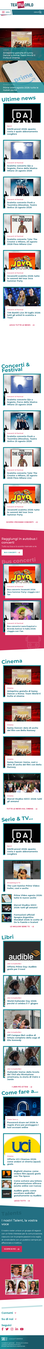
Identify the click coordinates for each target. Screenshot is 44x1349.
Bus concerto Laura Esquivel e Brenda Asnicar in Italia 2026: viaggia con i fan (22, 628)
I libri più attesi (20, 1087)
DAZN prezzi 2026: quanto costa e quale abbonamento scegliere (22, 131)
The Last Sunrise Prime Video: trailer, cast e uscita (23, 887)
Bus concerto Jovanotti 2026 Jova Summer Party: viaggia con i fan (23, 592)
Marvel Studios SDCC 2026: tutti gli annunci (24, 800)
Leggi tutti (20, 1201)
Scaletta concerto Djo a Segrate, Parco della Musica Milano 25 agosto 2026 (22, 168)
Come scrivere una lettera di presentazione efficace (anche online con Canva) (28, 1183)
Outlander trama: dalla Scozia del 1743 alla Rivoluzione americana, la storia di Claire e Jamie (23, 1076)
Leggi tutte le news (19, 325)
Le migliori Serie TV (20, 926)
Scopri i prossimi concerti (20, 522)
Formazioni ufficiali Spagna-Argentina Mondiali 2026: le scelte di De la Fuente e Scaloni (28, 918)
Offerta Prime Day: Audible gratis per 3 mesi (22, 968)
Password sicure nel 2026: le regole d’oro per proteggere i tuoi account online (23, 1125)
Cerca (36, 12)
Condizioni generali (8, 1343)
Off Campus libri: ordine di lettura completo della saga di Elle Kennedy (23, 1037)
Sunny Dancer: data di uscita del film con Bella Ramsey (22, 729)
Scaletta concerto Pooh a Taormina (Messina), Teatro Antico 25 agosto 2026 (22, 205)
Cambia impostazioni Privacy (11, 1344)
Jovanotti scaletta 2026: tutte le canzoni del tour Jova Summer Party (23, 278)
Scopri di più (10, 1249)
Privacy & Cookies (22, 1343)
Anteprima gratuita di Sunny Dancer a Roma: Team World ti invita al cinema (19, 55)
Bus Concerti (10, 552)
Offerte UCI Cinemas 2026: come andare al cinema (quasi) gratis (24, 1161)
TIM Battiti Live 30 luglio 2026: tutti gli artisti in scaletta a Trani (24, 315)
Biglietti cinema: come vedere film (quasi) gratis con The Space (27, 1173)
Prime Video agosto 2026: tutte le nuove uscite (20, 88)
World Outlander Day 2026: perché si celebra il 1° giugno (22, 1002)
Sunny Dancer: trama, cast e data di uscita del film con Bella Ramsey (24, 764)
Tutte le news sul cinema (20, 809)
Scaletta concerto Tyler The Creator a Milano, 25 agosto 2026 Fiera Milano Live (22, 241)
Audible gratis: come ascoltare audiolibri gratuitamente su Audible (27, 1193)
